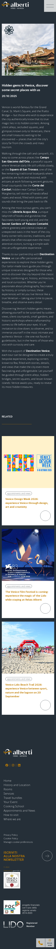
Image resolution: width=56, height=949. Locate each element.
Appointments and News (19, 810)
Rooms (8, 789)
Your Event (10, 802)
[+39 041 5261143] (40, 942)
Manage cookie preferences (18, 841)
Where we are (12, 819)
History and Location (17, 785)
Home (7, 780)
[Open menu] (50, 6)
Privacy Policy (11, 834)
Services (9, 793)
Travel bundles (13, 798)
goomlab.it (17, 870)
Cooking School (14, 806)
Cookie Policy (11, 838)
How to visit (11, 815)
